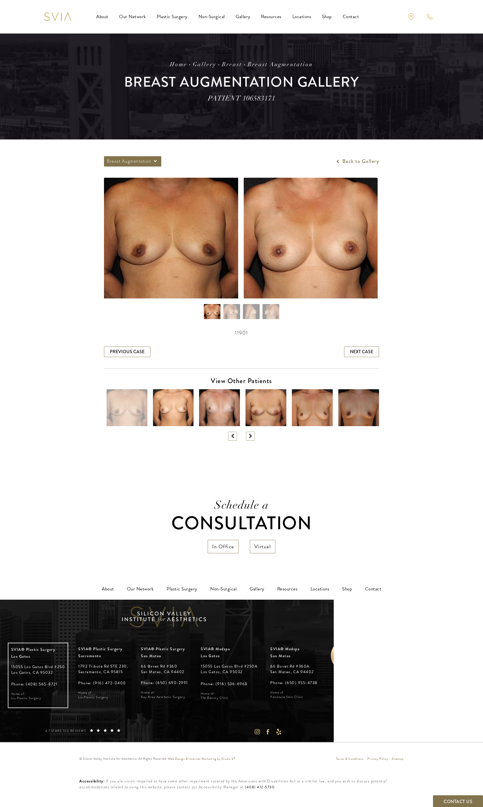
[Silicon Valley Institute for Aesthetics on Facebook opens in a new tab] (267, 731)
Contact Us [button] (458, 801)
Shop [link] (327, 16)
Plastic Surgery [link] (172, 16)
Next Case (361, 351)
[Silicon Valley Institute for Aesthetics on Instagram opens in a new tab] (257, 731)
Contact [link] (351, 16)
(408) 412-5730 (259, 787)
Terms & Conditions (350, 758)
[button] (411, 16)
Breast (232, 65)
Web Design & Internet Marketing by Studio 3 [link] (202, 758)
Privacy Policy (377, 758)
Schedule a (241, 517)
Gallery (204, 65)
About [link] (102, 16)
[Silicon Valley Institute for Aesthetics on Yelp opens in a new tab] (278, 731)
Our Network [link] (132, 16)
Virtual (262, 546)
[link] (34, 684)
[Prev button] (232, 436)
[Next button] (250, 436)
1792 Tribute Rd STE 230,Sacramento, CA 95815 (103, 669)
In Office (223, 546)
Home (178, 65)
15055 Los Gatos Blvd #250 (38, 669)
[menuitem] (102, 16)
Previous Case (127, 351)
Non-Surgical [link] (211, 16)
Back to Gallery (360, 161)
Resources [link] (271, 16)
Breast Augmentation (280, 65)
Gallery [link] (243, 16)
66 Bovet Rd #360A (292, 669)
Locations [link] (301, 16)
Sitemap (398, 758)
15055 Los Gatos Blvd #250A (229, 669)
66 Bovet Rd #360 (162, 669)
